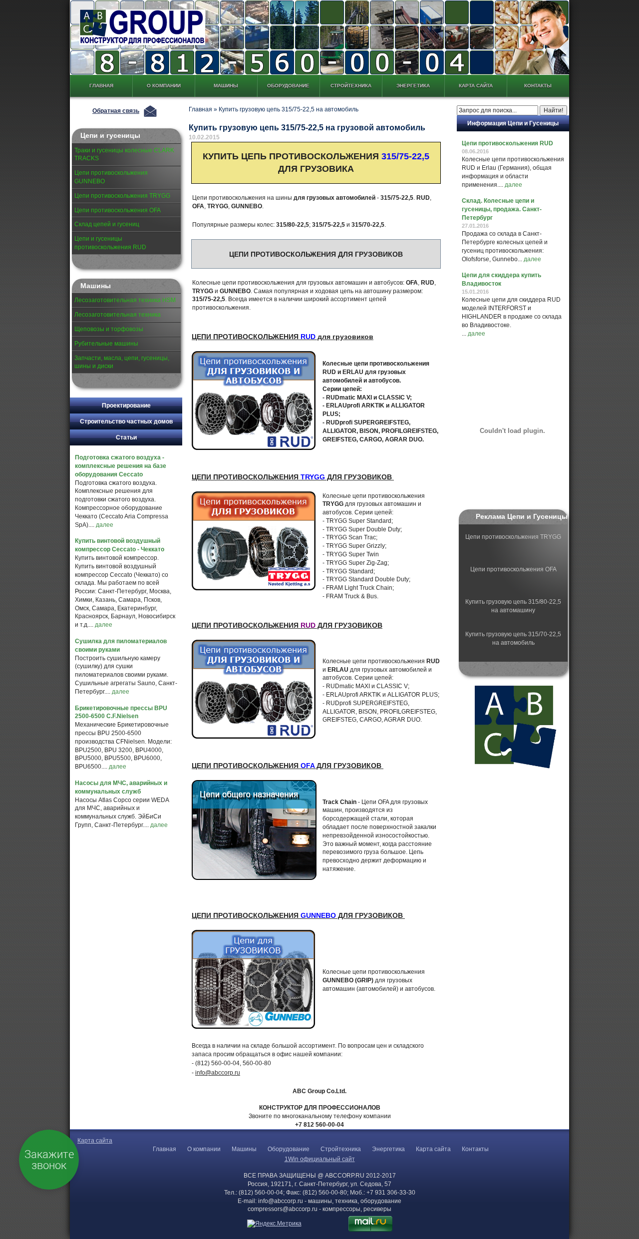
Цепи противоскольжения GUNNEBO (111, 177)
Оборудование (288, 85)
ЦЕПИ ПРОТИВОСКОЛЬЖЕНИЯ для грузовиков (282, 337)
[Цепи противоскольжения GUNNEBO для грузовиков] (255, 980)
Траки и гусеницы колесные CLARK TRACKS (124, 154)
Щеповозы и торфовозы (108, 329)
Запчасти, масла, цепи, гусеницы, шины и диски (121, 362)
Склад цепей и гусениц (106, 224)
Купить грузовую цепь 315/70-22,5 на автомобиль (513, 638)
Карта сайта (476, 85)
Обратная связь (115, 110)
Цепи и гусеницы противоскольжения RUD (110, 243)
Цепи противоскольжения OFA (117, 210)
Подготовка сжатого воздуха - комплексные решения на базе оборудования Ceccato (120, 466)
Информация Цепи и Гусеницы (513, 123)
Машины (226, 85)
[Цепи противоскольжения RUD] (255, 401)
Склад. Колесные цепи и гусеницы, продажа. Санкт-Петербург (502, 209)
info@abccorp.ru (217, 1072)
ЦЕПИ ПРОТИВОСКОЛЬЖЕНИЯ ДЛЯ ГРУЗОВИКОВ (293, 477)
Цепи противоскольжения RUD (507, 143)
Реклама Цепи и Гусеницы (522, 516)
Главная (101, 85)
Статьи (126, 437)
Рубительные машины (106, 343)
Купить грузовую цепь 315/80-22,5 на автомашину (513, 606)
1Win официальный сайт (320, 1159)
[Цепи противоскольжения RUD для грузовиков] (255, 690)
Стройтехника (350, 85)
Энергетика (413, 85)
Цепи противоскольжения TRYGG (122, 195)
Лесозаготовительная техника (117, 314)
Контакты (538, 85)
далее (104, 524)
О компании (164, 85)
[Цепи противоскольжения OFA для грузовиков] (255, 830)
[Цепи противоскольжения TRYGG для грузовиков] (255, 541)
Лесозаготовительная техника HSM (125, 300)
